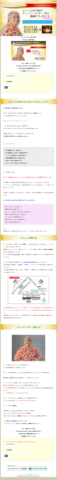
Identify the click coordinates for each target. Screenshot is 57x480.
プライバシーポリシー (22, 474)
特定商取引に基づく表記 (33, 474)
